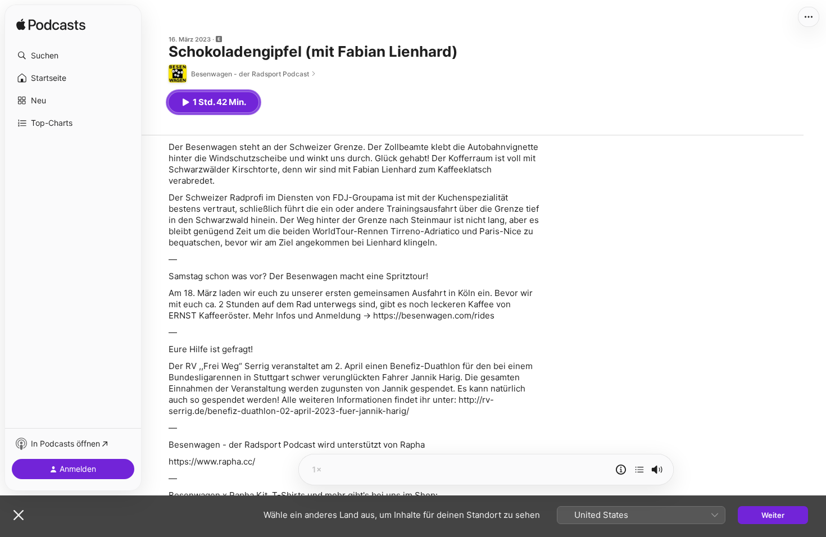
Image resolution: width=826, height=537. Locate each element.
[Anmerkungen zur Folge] (621, 469)
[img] (50, 25)
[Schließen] (18, 515)
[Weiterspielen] (639, 469)
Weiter (772, 515)
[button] (73, 55)
